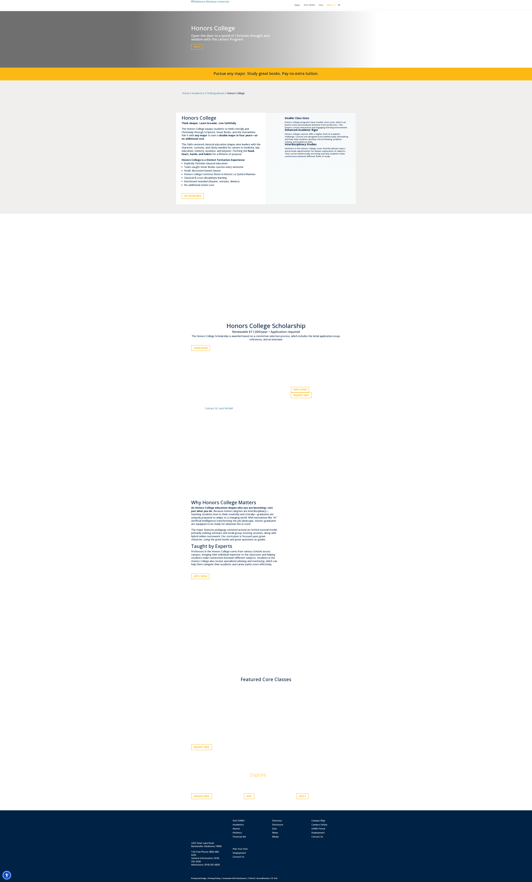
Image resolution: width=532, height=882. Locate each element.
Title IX (251, 878)
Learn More (201, 348)
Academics (198, 93)
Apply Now (300, 389)
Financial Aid (239, 836)
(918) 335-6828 (212, 864)
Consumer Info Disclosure (234, 878)
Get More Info (192, 195)
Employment (239, 852)
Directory (277, 820)
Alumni (236, 828)
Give (321, 5)
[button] (7, 875)
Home (185, 93)
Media (275, 836)
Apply (297, 5)
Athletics (237, 832)
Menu (329, 5)
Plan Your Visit (240, 848)
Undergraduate (216, 93)
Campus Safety (319, 824)
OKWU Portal (318, 828)
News (275, 832)
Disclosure (277, 824)
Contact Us (238, 856)
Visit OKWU (309, 5)
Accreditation (263, 878)
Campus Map (318, 820)
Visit (249, 796)
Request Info (301, 395)
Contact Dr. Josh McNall (219, 408)
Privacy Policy (214, 878)
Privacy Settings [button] (198, 878)
